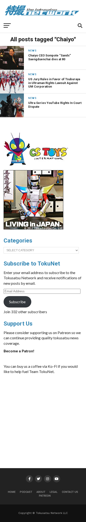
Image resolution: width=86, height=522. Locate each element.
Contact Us (70, 492)
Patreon (45, 495)
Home (12, 492)
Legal (54, 492)
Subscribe (17, 301)
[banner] (33, 228)
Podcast (26, 492)
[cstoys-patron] (38, 168)
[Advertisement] (46, 413)
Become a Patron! (19, 351)
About (41, 492)
